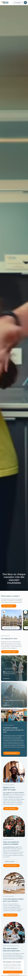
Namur (6, 697)
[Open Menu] (17, 2)
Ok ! (13, 972)
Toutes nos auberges (10, 668)
